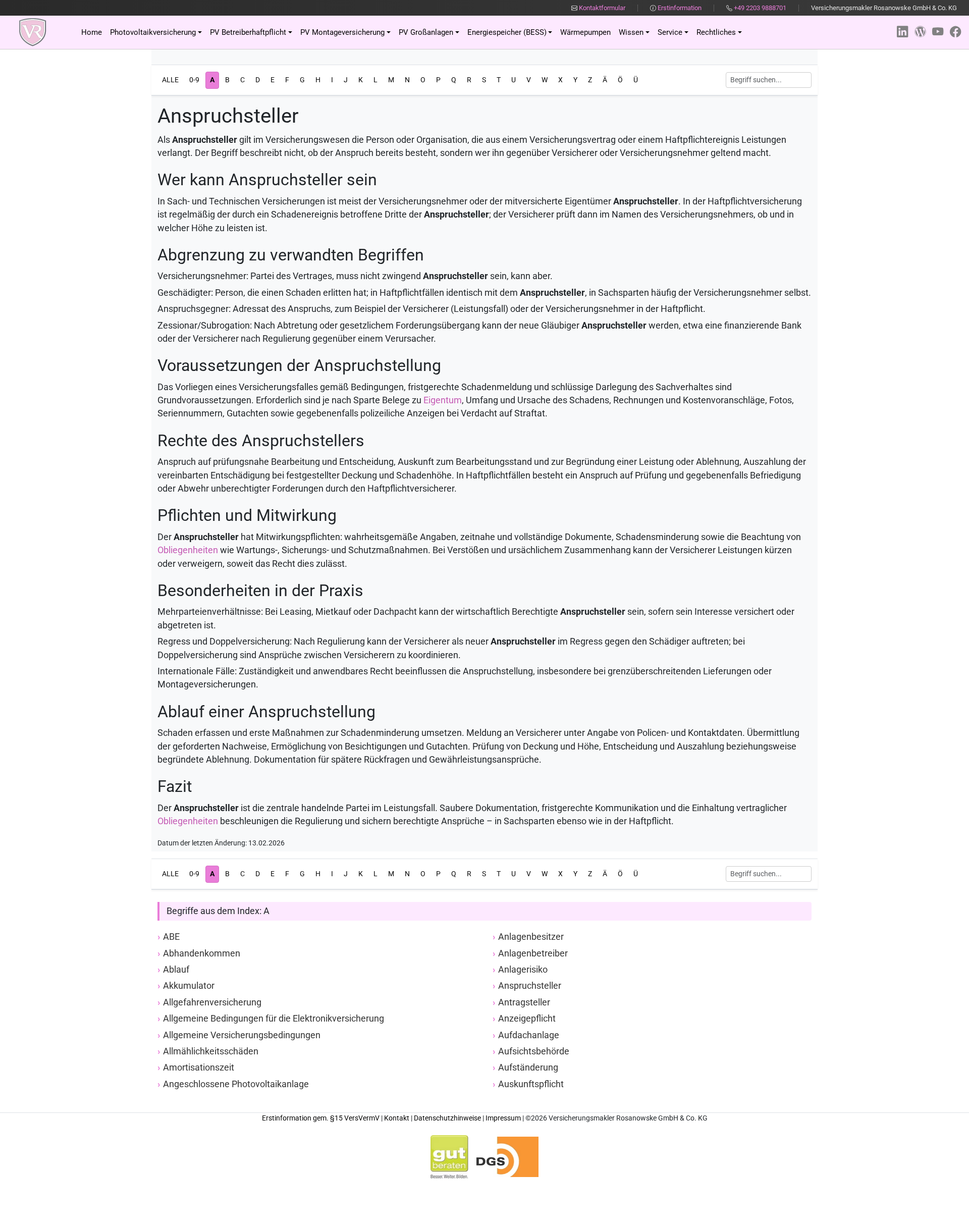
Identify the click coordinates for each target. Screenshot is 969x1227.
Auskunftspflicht (531, 1084)
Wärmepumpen (585, 32)
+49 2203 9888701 (760, 8)
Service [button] (670, 32)
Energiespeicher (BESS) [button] (507, 32)
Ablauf (176, 970)
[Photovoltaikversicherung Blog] (920, 31)
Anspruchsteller (529, 986)
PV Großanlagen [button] (426, 32)
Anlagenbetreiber (533, 953)
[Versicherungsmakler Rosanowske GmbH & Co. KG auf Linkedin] (902, 31)
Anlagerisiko (523, 970)
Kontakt (396, 1118)
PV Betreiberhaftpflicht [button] (248, 32)
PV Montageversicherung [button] (342, 32)
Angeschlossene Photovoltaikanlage (236, 1084)
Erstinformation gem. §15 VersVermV (321, 1118)
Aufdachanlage (528, 1035)
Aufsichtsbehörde (533, 1051)
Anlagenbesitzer (531, 937)
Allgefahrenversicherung (212, 1002)
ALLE (170, 80)
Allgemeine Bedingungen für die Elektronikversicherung (273, 1018)
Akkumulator (188, 986)
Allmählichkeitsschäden (210, 1051)
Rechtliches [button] (716, 32)
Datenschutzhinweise (447, 1118)
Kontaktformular (601, 8)
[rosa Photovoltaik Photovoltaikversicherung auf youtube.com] (937, 31)
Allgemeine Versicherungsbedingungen (241, 1035)
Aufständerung (528, 1067)
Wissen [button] (631, 32)
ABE (171, 937)
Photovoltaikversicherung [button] (153, 32)
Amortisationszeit (198, 1067)
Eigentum (442, 400)
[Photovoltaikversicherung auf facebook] (955, 31)
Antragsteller (524, 1002)
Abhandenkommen (201, 953)
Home (91, 32)
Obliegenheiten (187, 550)
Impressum (503, 1118)
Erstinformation (679, 8)
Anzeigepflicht (527, 1018)
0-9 (194, 80)
